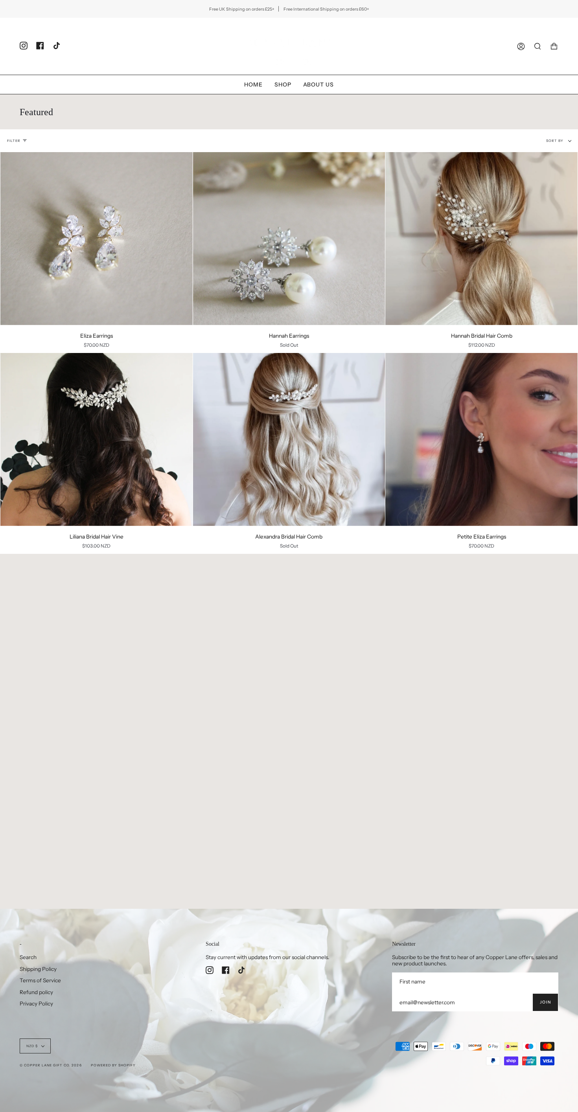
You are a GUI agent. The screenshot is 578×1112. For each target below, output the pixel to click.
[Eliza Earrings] (96, 238)
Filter (13, 141)
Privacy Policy (36, 1003)
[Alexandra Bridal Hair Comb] (289, 439)
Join (545, 1002)
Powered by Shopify (113, 1065)
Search (28, 957)
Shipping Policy (38, 969)
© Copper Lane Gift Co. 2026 (51, 1065)
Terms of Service (40, 980)
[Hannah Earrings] (289, 238)
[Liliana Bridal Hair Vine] (96, 439)
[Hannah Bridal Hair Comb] (481, 238)
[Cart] (554, 46)
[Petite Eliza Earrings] (481, 439)
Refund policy (36, 992)
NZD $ (32, 1046)
